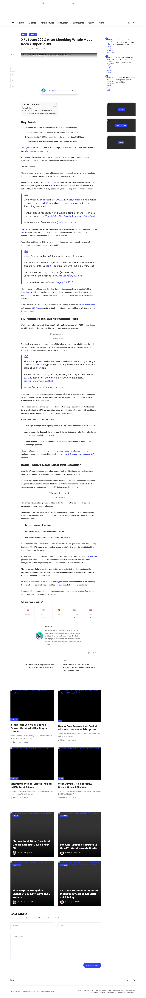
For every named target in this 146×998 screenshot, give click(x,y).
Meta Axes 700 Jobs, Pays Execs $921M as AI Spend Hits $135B (125, 42)
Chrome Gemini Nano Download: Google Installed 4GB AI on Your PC (31, 845)
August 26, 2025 (64, 282)
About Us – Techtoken (126, 993)
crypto (27, 148)
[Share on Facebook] (12, 69)
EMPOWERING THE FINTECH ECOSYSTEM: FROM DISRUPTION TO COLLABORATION (79, 667)
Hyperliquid (25, 292)
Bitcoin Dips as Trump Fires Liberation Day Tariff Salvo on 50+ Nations (32, 894)
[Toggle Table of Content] (53, 105)
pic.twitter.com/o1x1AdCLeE (38, 380)
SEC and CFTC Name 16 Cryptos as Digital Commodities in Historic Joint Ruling (79, 894)
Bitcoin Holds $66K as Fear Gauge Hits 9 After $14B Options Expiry (125, 59)
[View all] (121, 109)
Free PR (91, 23)
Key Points (28, 108)
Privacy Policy (100, 990)
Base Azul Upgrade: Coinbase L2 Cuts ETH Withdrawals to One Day (79, 846)
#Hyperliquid (75, 199)
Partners (94, 993)
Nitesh (15, 742)
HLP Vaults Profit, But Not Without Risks (39, 111)
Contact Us (130, 990)
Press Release (78, 23)
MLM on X (62, 339)
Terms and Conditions (116, 990)
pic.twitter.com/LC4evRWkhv (81, 216)
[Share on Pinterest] (12, 80)
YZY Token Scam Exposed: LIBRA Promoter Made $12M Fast (38, 666)
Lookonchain (51, 182)
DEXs (85, 289)
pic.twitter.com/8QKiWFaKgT (68, 275)
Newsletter (63, 23)
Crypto (32, 34)
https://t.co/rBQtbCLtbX (52, 216)
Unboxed (32, 23)
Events (101, 23)
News (21, 23)
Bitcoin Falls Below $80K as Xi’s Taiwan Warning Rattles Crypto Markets (28, 728)
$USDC (59, 199)
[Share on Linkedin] (12, 86)
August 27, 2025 (67, 222)
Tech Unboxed (88, 990)
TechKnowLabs (47, 23)
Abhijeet (52, 90)
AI (60, 721)
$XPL (46, 203)
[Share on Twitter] (12, 75)
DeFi (62, 503)
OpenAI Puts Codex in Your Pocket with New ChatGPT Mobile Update (77, 727)
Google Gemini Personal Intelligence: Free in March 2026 (125, 79)
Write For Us (111, 993)
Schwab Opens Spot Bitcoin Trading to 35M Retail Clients (31, 785)
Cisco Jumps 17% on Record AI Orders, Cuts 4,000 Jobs (75, 785)
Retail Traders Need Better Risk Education (40, 114)
